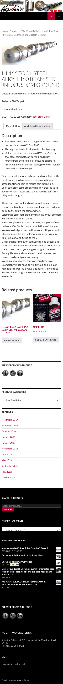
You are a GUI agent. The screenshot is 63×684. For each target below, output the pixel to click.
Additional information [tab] (37, 126)
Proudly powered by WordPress (15, 680)
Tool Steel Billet (30, 31)
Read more (11, 340)
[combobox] (31, 399)
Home (5, 31)
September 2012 (10, 466)
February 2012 (9, 477)
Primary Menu (59, 16)
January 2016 (8, 437)
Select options (45, 339)
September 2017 (10, 425)
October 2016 (9, 431)
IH (19, 31)
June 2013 (7, 454)
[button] (56, 44)
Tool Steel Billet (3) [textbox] (30, 530)
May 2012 (7, 471)
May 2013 (7, 460)
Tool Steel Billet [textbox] (30, 400)
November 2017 (10, 419)
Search (8, 509)
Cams (13, 31)
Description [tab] (13, 126)
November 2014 (10, 448)
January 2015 (8, 442)
